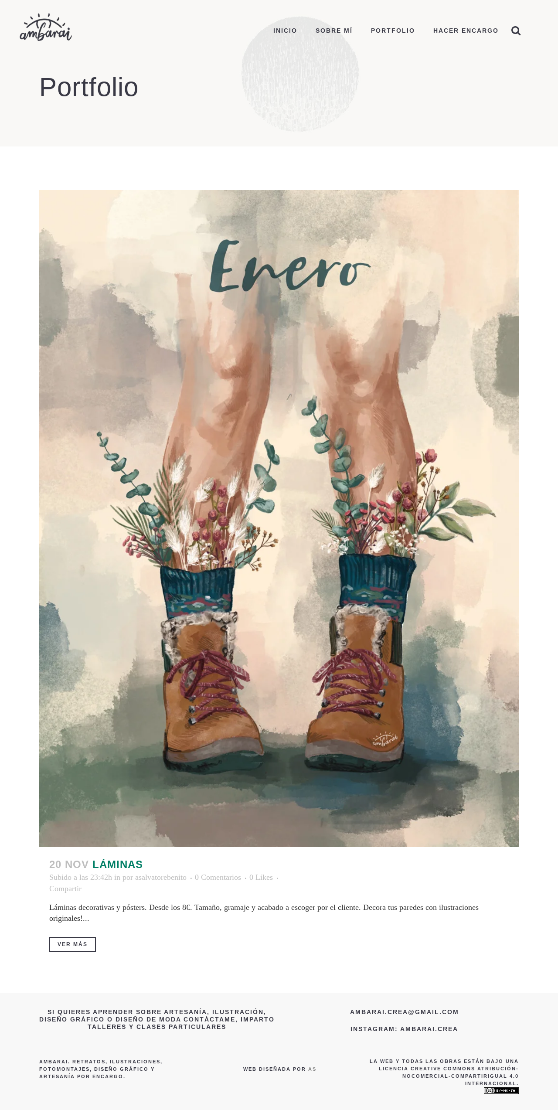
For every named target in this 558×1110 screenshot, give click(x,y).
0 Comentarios (218, 877)
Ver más (73, 944)
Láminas (117, 864)
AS (312, 1069)
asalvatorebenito (161, 877)
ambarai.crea (429, 1028)
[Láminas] (279, 518)
